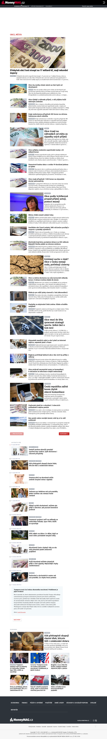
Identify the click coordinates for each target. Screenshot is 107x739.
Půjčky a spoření (36, 703)
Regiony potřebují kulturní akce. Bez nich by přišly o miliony (48, 356)
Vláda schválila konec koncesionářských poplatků (58, 688)
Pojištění (48, 703)
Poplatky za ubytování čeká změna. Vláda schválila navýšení (47, 305)
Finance (24, 703)
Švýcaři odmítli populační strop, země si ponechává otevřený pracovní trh (39, 688)
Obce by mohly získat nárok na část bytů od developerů (45, 86)
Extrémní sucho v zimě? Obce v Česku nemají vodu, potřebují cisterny (56, 262)
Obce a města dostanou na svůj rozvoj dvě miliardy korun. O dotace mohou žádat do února (48, 279)
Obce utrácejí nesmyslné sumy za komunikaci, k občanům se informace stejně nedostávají (46, 370)
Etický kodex (32, 726)
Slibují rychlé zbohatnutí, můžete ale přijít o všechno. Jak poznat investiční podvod (43, 508)
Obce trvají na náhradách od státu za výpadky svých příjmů (56, 134)
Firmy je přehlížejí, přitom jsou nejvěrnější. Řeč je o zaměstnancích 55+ (18, 688)
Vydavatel (49, 726)
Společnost (49, 6)
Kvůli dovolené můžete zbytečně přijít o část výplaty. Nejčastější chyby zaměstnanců (43, 564)
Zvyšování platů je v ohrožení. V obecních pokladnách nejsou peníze (44, 406)
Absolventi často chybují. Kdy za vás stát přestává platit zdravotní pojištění (43, 550)
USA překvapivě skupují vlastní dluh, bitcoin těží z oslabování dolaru (43, 465)
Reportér (14, 710)
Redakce (38, 726)
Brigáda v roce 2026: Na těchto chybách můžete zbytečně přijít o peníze (59, 666)
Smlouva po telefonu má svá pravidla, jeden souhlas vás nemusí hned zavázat (43, 494)
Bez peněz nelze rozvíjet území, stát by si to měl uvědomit (47, 419)
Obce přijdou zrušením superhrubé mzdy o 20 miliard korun (46, 151)
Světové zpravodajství (37, 6)
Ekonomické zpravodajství (21, 6)
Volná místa (75, 726)
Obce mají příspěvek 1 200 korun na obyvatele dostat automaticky (46, 180)
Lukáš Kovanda (21, 612)
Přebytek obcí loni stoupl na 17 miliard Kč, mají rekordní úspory (39, 71)
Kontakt (44, 726)
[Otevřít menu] (103, 2)
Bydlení (93, 703)
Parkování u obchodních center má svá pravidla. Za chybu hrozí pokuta (42, 577)
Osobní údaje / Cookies (64, 726)
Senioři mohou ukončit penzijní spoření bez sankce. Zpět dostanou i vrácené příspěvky (43, 452)
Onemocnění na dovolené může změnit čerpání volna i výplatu (41, 479)
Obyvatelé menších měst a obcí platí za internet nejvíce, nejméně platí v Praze (47, 341)
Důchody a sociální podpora (77, 703)
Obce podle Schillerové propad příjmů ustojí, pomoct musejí (56, 199)
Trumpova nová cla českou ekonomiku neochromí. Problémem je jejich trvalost (39, 667)
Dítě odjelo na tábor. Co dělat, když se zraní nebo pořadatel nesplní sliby (43, 535)
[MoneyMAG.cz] (13, 2)
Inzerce (55, 726)
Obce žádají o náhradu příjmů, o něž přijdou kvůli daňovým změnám (47, 101)
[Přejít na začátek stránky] (95, 726)
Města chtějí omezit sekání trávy (40, 215)
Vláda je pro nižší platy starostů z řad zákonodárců (48, 292)
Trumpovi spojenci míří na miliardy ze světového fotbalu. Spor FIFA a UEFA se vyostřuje (43, 522)
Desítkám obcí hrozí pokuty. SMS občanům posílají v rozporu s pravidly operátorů (48, 228)
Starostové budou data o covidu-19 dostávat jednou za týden (48, 166)
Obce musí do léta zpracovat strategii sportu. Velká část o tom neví (54, 323)
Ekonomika (13, 629)
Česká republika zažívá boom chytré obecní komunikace (56, 389)
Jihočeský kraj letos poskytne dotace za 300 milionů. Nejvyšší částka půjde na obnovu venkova (48, 243)
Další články (63, 433)
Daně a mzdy (59, 703)
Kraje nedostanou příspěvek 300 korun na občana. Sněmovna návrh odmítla (47, 115)
